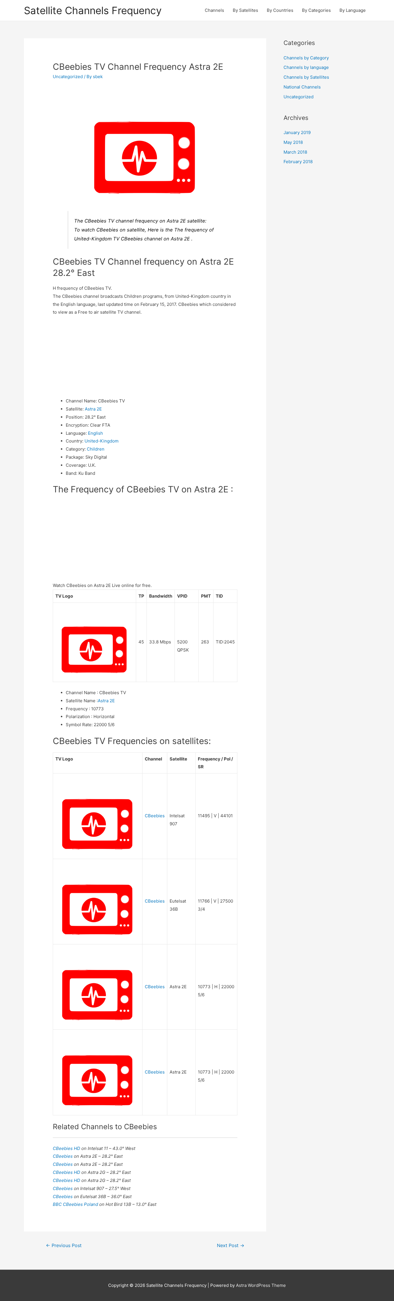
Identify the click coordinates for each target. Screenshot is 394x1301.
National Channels (302, 87)
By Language (352, 10)
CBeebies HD (67, 1148)
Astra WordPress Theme (261, 1285)
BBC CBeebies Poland (76, 1204)
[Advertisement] (145, 356)
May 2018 (293, 142)
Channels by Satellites (306, 77)
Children (95, 449)
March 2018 (295, 152)
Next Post (230, 1245)
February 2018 (298, 161)
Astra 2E (93, 409)
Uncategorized (68, 76)
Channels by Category (306, 58)
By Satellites (245, 10)
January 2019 (297, 132)
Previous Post (64, 1245)
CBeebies (155, 815)
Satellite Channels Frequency (93, 10)
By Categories (316, 10)
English (95, 433)
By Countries (280, 10)
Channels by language (306, 67)
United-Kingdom (102, 441)
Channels (214, 10)
